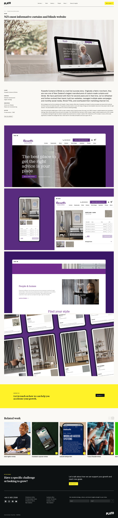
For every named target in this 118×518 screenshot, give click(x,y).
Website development (9, 97)
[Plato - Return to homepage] (110, 513)
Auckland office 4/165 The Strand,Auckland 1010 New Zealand (51, 499)
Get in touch (109, 3)
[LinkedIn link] (5, 501)
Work (46, 3)
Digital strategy (8, 99)
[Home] (7, 3)
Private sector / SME (9, 112)
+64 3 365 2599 (11, 497)
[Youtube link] (16, 501)
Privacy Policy (13, 514)
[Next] (113, 418)
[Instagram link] (9, 501)
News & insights (74, 3)
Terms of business (7, 514)
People (59, 3)
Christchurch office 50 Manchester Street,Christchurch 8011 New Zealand (31, 499)
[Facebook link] (12, 501)
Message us (99, 395)
